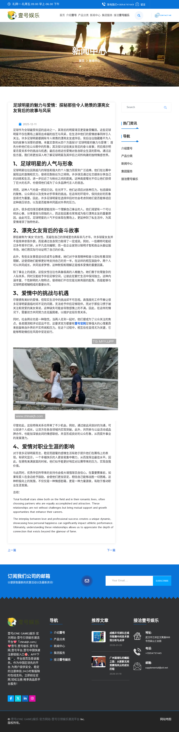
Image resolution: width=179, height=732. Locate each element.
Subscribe (162, 581)
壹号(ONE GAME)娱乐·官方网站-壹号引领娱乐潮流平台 (45, 719)
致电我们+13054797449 (120, 4)
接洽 (122, 15)
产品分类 (83, 15)
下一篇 (111, 550)
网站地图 (165, 719)
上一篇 (12, 550)
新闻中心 (95, 15)
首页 (62, 15)
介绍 (71, 15)
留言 (143, 4)
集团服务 (107, 15)
